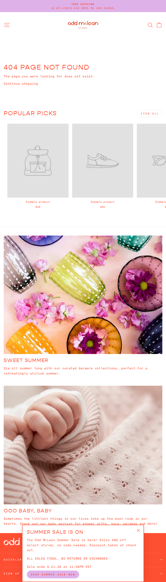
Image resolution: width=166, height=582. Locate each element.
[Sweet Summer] (83, 295)
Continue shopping (21, 83)
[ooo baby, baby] (83, 445)
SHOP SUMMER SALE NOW (53, 574)
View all (150, 113)
